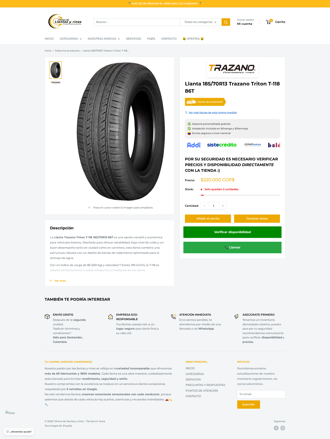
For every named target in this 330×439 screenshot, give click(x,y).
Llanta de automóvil (210, 101)
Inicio (48, 50)
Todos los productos (67, 50)
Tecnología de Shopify (58, 425)
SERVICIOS (133, 38)
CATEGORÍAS (69, 38)
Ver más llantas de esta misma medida (213, 112)
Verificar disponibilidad (232, 232)
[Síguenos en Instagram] (282, 427)
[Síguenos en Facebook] (276, 427)
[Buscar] (226, 22)
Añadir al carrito (207, 218)
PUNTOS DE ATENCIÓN (202, 390)
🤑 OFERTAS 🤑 (193, 38)
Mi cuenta (244, 23)
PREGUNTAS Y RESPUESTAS (205, 385)
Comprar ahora (257, 218)
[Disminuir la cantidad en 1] (204, 206)
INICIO (49, 38)
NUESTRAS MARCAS (102, 38)
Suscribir (248, 404)
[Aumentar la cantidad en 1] (222, 206)
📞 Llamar (232, 247)
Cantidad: (192, 205)
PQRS (151, 38)
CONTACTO (169, 38)
